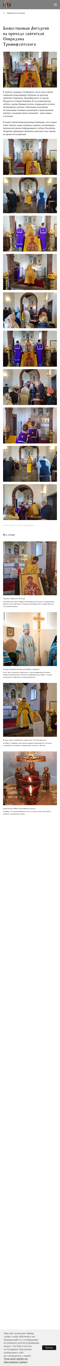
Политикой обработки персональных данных (16, 1360)
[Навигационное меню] (55, 5)
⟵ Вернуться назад (14, 13)
